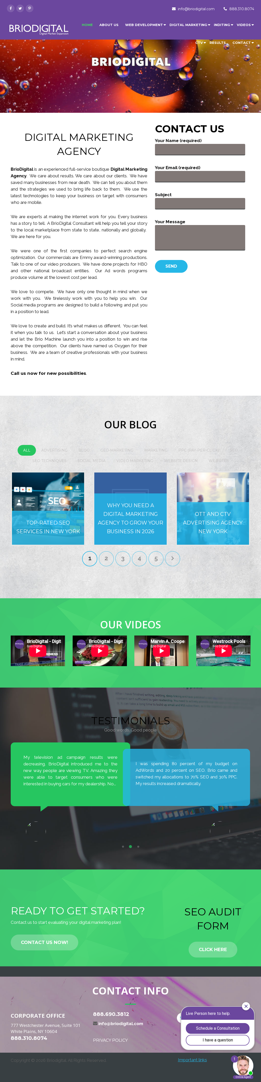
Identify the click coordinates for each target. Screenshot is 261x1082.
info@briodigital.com (196, 9)
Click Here (213, 949)
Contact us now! (44, 942)
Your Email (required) (177, 167)
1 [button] (122, 846)
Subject (163, 194)
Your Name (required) (178, 140)
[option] (70, 785)
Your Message (170, 221)
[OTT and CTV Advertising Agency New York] (213, 508)
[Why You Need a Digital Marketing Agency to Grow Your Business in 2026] (130, 508)
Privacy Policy (110, 1040)
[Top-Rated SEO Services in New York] (48, 508)
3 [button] (138, 846)
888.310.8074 (241, 9)
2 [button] (130, 846)
